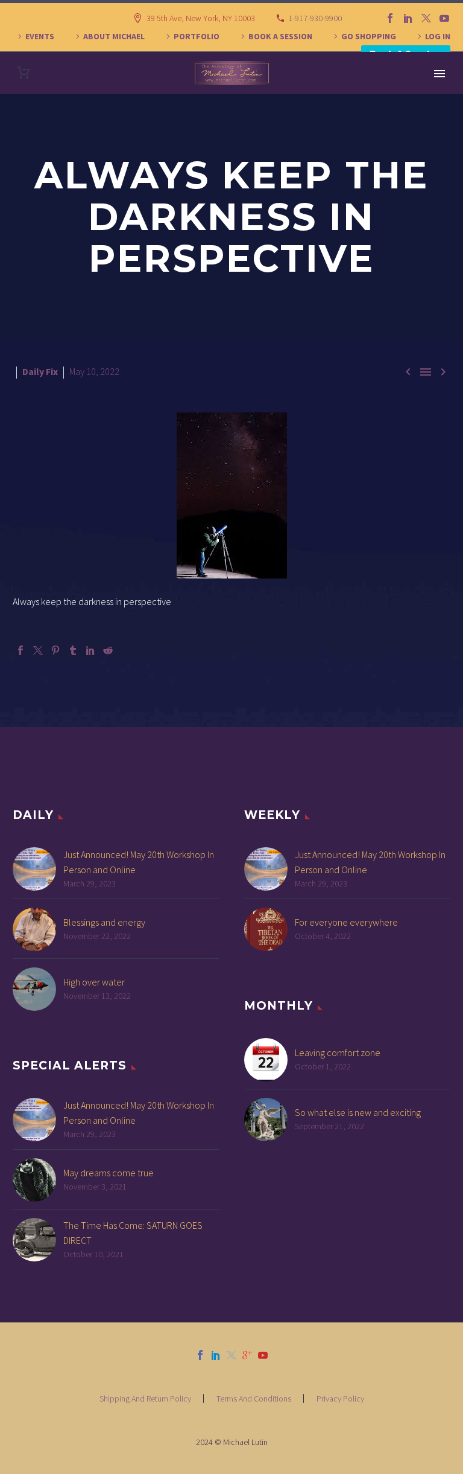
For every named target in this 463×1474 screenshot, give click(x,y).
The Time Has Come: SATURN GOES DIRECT (133, 1232)
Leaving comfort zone (337, 1052)
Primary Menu (439, 74)
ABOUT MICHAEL (114, 36)
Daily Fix (40, 371)
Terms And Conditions (253, 1398)
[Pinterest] (55, 650)
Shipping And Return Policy (145, 1398)
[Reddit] (108, 650)
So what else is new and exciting (358, 1112)
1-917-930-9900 (315, 18)
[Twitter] (426, 18)
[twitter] (231, 1355)
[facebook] (200, 1355)
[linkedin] (216, 1355)
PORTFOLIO (196, 36)
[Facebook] (390, 18)
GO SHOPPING (368, 36)
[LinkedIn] (408, 18)
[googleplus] (247, 1355)
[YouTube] (444, 18)
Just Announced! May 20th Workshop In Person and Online (138, 862)
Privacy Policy (340, 1398)
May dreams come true (108, 1173)
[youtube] (263, 1355)
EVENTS (39, 36)
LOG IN (437, 36)
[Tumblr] (73, 650)
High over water (94, 982)
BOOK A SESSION (280, 36)
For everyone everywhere (346, 922)
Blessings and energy (104, 922)
